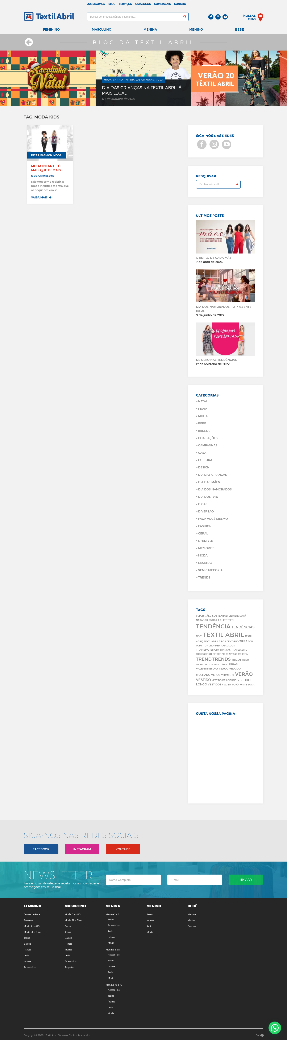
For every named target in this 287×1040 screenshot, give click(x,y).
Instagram (82, 849)
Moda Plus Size (32, 932)
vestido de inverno (224, 680)
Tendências (243, 627)
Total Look (228, 645)
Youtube (123, 849)
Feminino (51, 29)
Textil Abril (223, 634)
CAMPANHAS (207, 445)
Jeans (27, 937)
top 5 (199, 645)
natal (202, 401)
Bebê (239, 29)
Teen (230, 620)
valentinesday (207, 668)
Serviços (125, 3)
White (243, 684)
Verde (215, 674)
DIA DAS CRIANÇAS (212, 474)
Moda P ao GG (31, 926)
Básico (27, 943)
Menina (150, 29)
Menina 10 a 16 (114, 984)
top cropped (211, 645)
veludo (223, 668)
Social (68, 926)
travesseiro (240, 649)
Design (203, 467)
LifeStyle (205, 540)
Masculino (101, 29)
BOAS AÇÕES (208, 438)
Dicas (202, 504)
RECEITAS (205, 562)
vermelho (227, 674)
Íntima (27, 961)
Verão (244, 674)
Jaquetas (69, 967)
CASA (202, 452)
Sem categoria (210, 570)
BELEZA (203, 430)
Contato (180, 3)
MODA (203, 555)
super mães (203, 615)
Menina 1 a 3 (112, 914)
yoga (251, 684)
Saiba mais (39, 197)
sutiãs (213, 620)
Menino (196, 29)
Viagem (226, 684)
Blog (111, 3)
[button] (275, 1028)
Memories (206, 548)
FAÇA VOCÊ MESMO (213, 518)
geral (203, 533)
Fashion (205, 526)
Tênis (223, 664)
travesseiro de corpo (210, 654)
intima (150, 920)
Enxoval (192, 926)
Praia (202, 408)
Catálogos (143, 3)
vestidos (214, 684)
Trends (204, 577)
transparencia (207, 649)
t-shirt (222, 620)
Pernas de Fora (32, 914)
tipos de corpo (229, 641)
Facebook (41, 849)
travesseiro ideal (237, 654)
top (250, 641)
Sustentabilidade (225, 615)
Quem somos (96, 3)
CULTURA (205, 460)
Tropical (201, 664)
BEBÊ (202, 423)
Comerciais (162, 3)
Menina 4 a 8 (113, 949)
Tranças (225, 649)
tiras (243, 641)
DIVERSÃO (206, 511)
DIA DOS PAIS (208, 496)
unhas (233, 664)
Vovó (235, 684)
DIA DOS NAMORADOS (215, 489)
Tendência (213, 626)
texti (199, 636)
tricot (236, 659)
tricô (245, 659)
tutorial (214, 664)
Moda (203, 416)
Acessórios (30, 967)
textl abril (211, 641)
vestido (203, 680)
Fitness (27, 949)
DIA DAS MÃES (209, 482)
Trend (204, 659)
